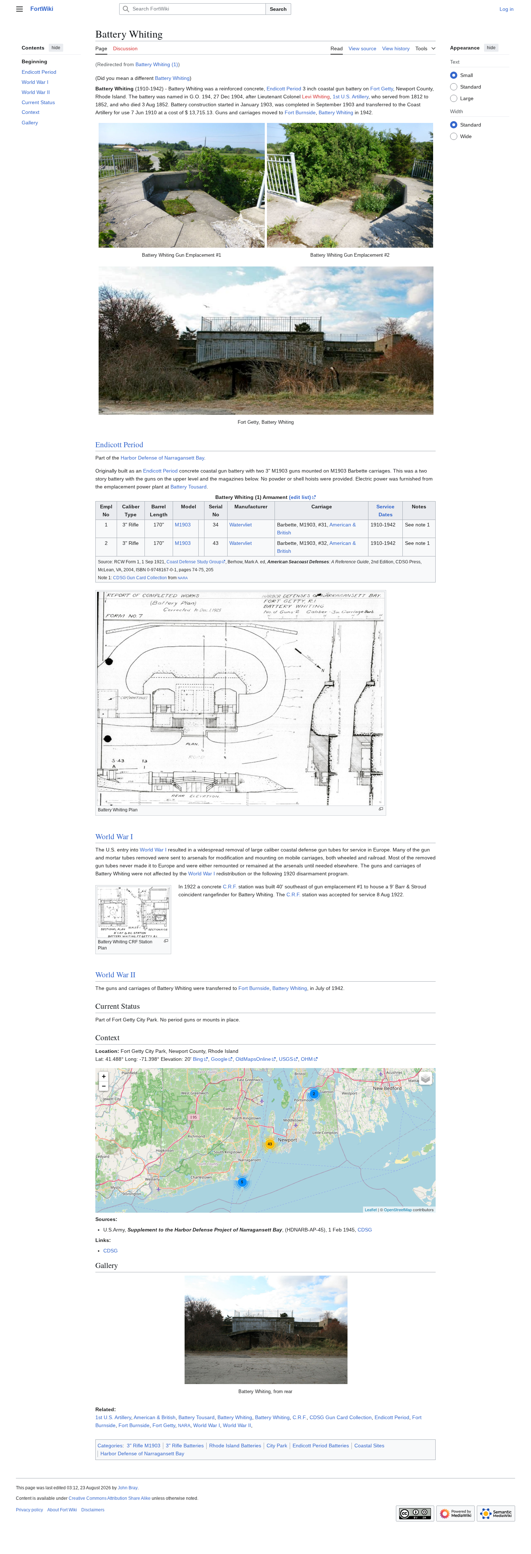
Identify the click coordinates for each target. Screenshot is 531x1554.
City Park (277, 1445)
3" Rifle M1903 (143, 1445)
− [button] (104, 1086)
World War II (115, 974)
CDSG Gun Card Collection (140, 577)
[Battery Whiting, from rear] (266, 1330)
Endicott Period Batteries (321, 1445)
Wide (466, 136)
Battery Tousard (188, 487)
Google (219, 1059)
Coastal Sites (369, 1445)
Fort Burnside (300, 112)
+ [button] (104, 1076)
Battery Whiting (172, 78)
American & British (155, 1417)
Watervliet (240, 525)
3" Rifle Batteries (185, 1445)
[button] (19, 9)
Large (467, 98)
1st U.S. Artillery (350, 96)
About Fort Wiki (62, 1509)
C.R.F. (230, 886)
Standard (470, 86)
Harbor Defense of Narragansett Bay (162, 458)
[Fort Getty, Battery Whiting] (266, 340)
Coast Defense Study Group (194, 561)
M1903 (183, 525)
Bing (198, 1059)
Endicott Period (284, 88)
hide (56, 47)
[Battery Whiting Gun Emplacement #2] (350, 185)
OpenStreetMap (398, 1209)
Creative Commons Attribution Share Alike (110, 1498)
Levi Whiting (316, 96)
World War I (114, 836)
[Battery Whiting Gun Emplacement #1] (182, 185)
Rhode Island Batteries (235, 1445)
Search (278, 9)
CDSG (365, 1230)
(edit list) (300, 497)
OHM (307, 1059)
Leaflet (371, 1209)
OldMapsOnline (253, 1059)
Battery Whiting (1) (156, 64)
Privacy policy (29, 1509)
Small (466, 75)
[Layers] (425, 1078)
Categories (110, 1445)
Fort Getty (381, 88)
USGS (286, 1059)
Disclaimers (92, 1509)
